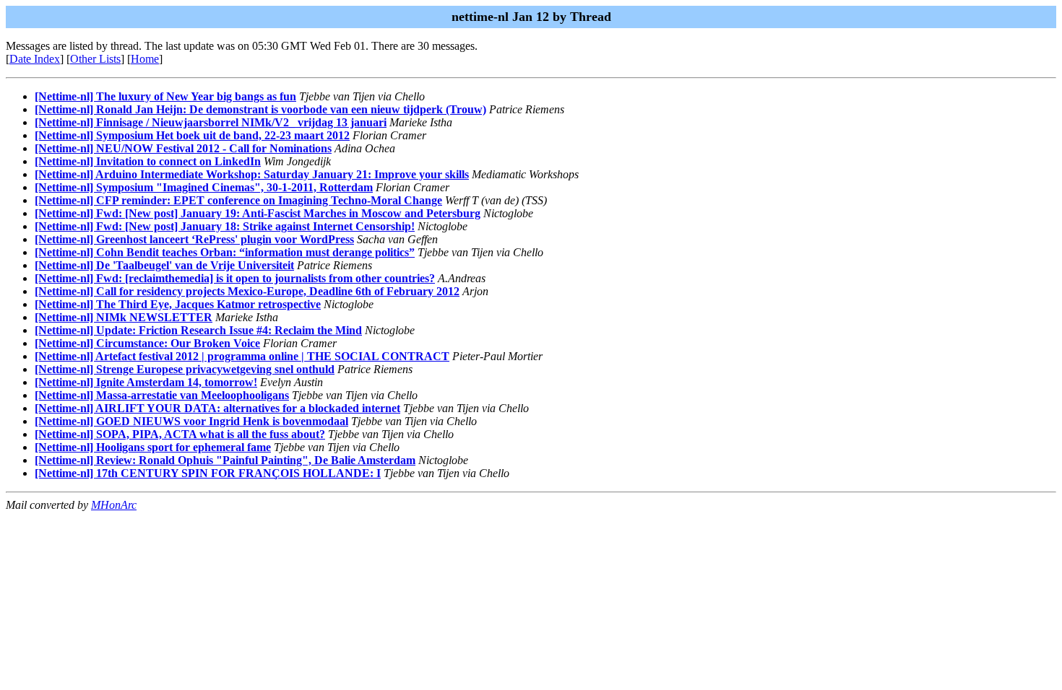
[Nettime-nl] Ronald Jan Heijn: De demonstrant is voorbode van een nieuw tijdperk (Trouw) (260, 109)
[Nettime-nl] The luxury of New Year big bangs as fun (165, 96)
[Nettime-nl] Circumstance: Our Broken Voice (147, 343)
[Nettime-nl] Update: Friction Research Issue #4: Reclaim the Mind (198, 330)
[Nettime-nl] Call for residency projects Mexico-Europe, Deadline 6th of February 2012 (247, 291)
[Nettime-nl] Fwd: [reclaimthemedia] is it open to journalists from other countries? (235, 278)
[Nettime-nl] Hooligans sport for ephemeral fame (153, 447)
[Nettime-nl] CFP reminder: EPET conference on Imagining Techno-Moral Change (238, 200)
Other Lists (95, 59)
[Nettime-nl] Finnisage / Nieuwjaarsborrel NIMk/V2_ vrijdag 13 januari (211, 122)
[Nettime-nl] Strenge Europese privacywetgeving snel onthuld (184, 369)
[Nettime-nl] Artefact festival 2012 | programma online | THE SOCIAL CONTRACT (242, 356)
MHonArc (114, 505)
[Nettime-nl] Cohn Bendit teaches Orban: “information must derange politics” (225, 252)
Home (145, 59)
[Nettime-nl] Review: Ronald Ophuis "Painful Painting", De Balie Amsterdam (225, 460)
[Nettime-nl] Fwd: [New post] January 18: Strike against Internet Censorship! (225, 226)
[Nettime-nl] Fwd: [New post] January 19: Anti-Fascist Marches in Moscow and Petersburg (257, 213)
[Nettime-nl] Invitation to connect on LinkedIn (148, 161)
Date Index (34, 59)
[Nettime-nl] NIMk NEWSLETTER (123, 317)
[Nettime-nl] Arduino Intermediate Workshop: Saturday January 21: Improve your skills (252, 174)
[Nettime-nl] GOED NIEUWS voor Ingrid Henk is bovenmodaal (191, 421)
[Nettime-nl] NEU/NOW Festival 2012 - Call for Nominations (183, 148)
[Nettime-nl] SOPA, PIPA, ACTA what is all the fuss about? (180, 434)
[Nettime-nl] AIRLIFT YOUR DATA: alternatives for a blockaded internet (217, 408)
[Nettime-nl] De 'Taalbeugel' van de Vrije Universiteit (164, 265)
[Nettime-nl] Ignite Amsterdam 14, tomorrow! (146, 382)
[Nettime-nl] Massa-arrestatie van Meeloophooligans (162, 395)
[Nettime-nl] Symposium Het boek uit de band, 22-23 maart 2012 (192, 135)
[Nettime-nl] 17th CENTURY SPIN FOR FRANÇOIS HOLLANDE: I (208, 473)
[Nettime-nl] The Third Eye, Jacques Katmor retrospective (178, 304)
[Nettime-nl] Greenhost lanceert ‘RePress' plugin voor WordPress (194, 239)
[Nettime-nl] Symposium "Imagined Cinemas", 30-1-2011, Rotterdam (204, 187)
